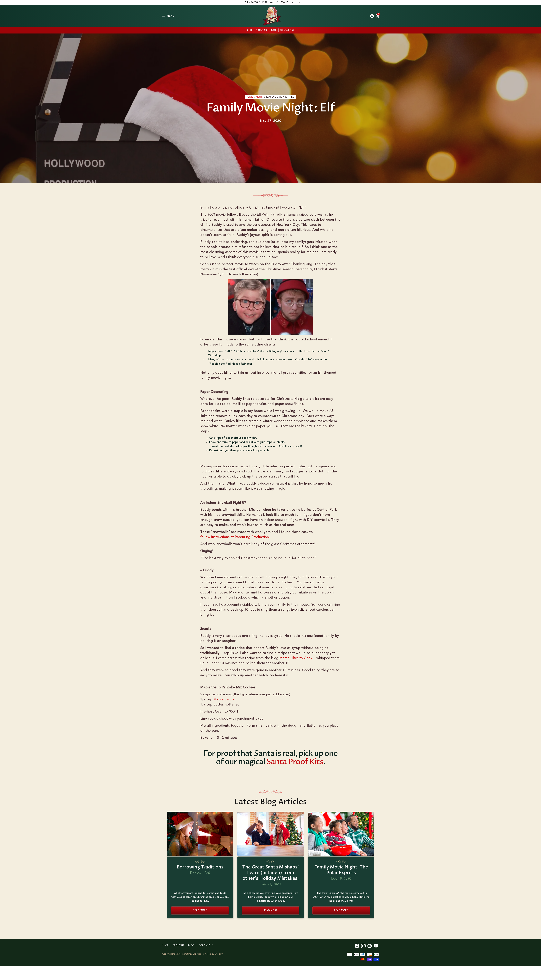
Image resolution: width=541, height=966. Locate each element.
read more (200, 910)
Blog (191, 945)
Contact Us (206, 945)
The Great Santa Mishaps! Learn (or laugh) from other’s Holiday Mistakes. (270, 872)
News (259, 97)
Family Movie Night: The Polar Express (341, 870)
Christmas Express (272, 16)
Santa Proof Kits (294, 762)
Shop (165, 945)
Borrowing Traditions (200, 867)
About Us (178, 945)
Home (249, 97)
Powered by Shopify (212, 954)
